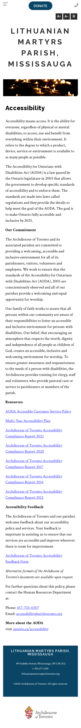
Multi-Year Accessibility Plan (27, 420)
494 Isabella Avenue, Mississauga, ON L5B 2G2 (40, 663)
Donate (40, 6)
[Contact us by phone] (76, 5)
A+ (59, 16)
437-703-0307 (28, 607)
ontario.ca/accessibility (30, 629)
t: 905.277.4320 (40, 668)
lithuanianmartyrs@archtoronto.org (41, 673)
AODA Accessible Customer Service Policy (38, 411)
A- (66, 16)
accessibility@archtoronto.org (39, 613)
